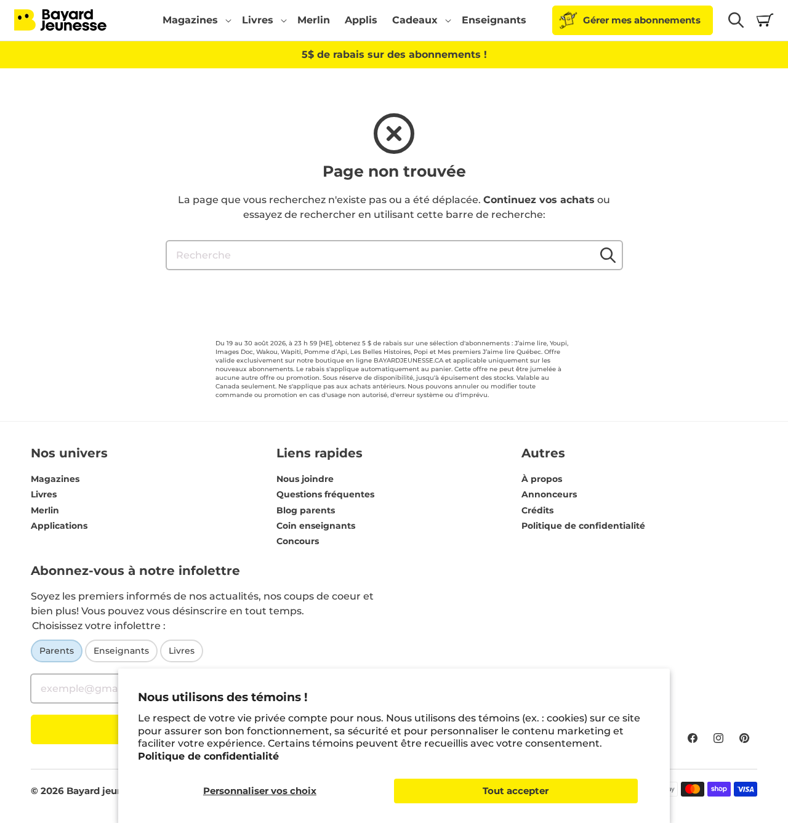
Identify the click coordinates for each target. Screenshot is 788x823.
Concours (297, 541)
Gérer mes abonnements (642, 20)
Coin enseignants (315, 525)
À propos (541, 478)
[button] (195, 20)
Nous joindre (305, 478)
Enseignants (121, 650)
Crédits (537, 510)
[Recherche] (608, 254)
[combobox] (394, 255)
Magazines (55, 478)
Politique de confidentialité (208, 756)
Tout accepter (516, 791)
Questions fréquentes (325, 494)
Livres (44, 494)
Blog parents (305, 510)
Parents (56, 650)
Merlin (45, 510)
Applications (59, 525)
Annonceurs (549, 494)
